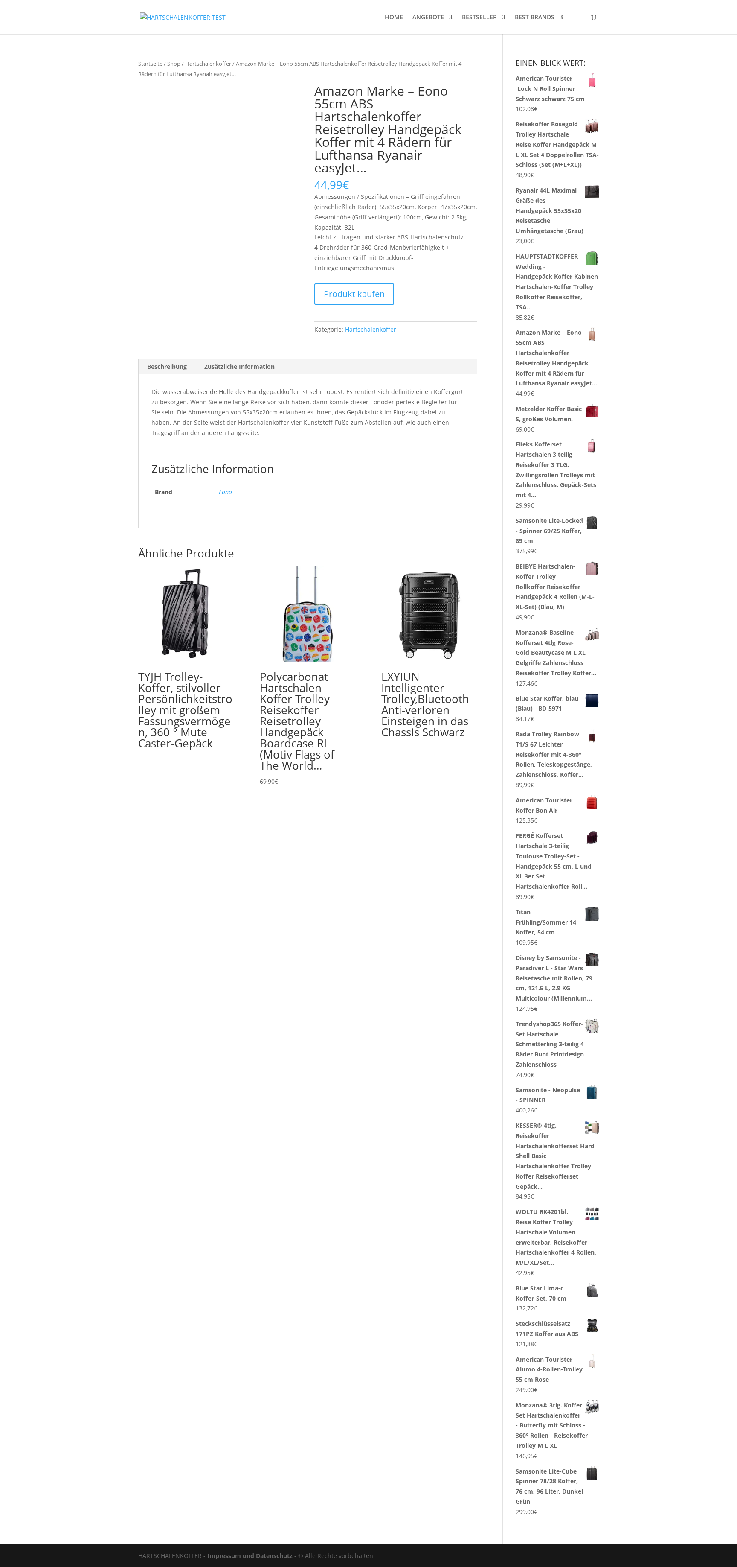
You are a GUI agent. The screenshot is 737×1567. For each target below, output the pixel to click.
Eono (225, 492)
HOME (394, 17)
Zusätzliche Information (239, 366)
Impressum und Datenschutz (250, 1556)
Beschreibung (167, 366)
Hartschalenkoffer (208, 63)
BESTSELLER (479, 17)
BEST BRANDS (534, 17)
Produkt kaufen (354, 294)
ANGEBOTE (428, 17)
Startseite (150, 63)
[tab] (167, 366)
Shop (173, 63)
